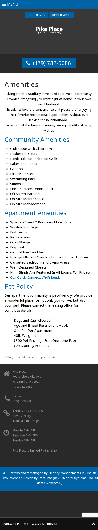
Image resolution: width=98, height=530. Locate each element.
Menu (12, 4)
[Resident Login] (36, 15)
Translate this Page (26, 421)
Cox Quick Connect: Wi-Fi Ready (35, 277)
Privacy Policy (22, 416)
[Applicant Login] (61, 15)
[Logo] (49, 30)
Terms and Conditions (28, 411)
